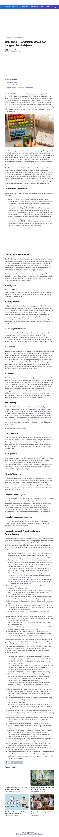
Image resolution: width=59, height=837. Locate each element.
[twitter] (12, 762)
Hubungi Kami (23, 833)
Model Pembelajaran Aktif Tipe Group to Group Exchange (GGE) (16, 788)
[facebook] (9, 762)
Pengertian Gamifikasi (12, 82)
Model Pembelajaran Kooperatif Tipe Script (41, 812)
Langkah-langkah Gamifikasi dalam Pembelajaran (20, 87)
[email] (21, 762)
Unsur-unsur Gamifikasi (12, 85)
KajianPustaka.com (32, 832)
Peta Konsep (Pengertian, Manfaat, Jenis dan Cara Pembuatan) (15, 812)
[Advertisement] (29, 23)
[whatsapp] (15, 762)
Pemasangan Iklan (33, 833)
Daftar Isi (40, 833)
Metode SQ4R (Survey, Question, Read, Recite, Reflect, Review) (42, 788)
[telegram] (18, 762)
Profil (17, 833)
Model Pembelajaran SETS (18, 428)
